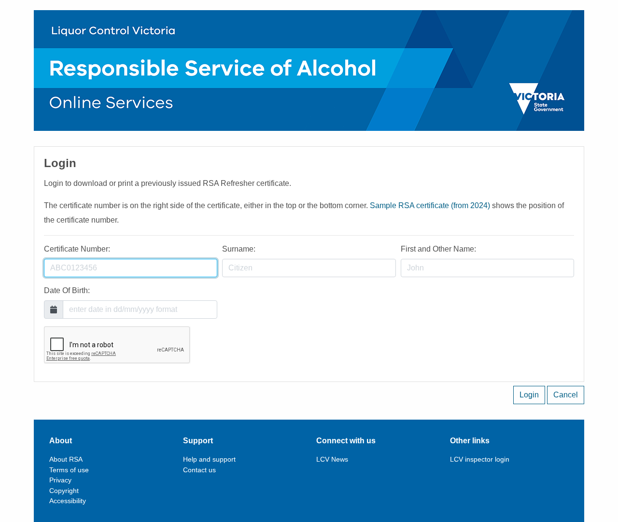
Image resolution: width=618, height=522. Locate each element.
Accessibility (67, 501)
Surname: (238, 249)
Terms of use (69, 470)
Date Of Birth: (67, 290)
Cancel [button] (565, 395)
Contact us (199, 470)
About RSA (66, 459)
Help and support (209, 459)
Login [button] (529, 395)
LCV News (332, 459)
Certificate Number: (77, 249)
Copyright (64, 490)
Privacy (60, 480)
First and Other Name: (438, 249)
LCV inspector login (479, 459)
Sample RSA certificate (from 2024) (430, 205)
